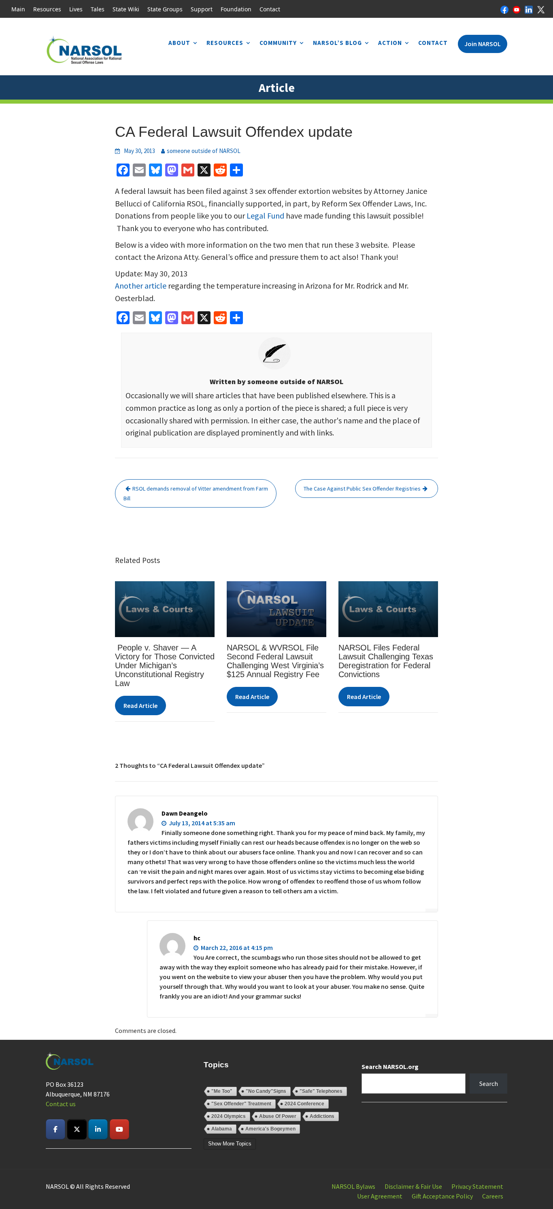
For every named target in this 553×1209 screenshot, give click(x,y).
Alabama (221, 1129)
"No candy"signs (266, 1091)
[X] (541, 9)
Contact (269, 9)
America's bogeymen (270, 1129)
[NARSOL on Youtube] (119, 1129)
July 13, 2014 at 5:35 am (201, 823)
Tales (97, 9)
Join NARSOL (482, 44)
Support (202, 9)
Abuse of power (277, 1116)
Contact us (61, 1104)
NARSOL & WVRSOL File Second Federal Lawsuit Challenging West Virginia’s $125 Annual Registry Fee (275, 661)
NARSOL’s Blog (337, 43)
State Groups (165, 9)
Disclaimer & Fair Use (413, 1186)
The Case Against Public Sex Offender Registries (362, 488)
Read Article (140, 705)
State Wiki (126, 9)
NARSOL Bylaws (353, 1186)
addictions (322, 1116)
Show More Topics (229, 1144)
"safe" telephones (321, 1091)
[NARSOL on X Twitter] (77, 1129)
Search (488, 1083)
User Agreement (379, 1196)
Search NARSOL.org (390, 1066)
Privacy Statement (477, 1186)
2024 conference (304, 1104)
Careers (492, 1196)
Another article (140, 285)
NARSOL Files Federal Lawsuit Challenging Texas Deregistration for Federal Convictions (385, 661)
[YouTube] (517, 9)
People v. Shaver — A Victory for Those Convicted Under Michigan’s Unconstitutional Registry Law (165, 665)
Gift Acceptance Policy (442, 1196)
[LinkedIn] (529, 9)
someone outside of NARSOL (203, 151)
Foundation (236, 9)
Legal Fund (265, 215)
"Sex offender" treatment (241, 1104)
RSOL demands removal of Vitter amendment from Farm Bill (195, 493)
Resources (47, 9)
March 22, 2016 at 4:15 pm (236, 947)
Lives (76, 9)
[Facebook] (504, 9)
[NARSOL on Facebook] (55, 1129)
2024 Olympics (228, 1116)
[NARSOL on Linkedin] (98, 1129)
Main (18, 9)
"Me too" (221, 1091)
